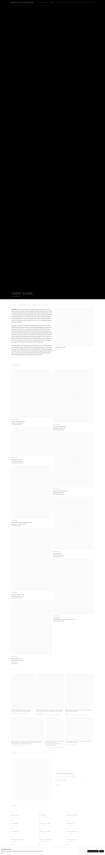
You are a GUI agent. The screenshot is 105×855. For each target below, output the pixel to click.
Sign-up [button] (43, 432)
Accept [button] (101, 851)
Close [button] (65, 413)
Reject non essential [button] (93, 851)
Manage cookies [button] (82, 851)
